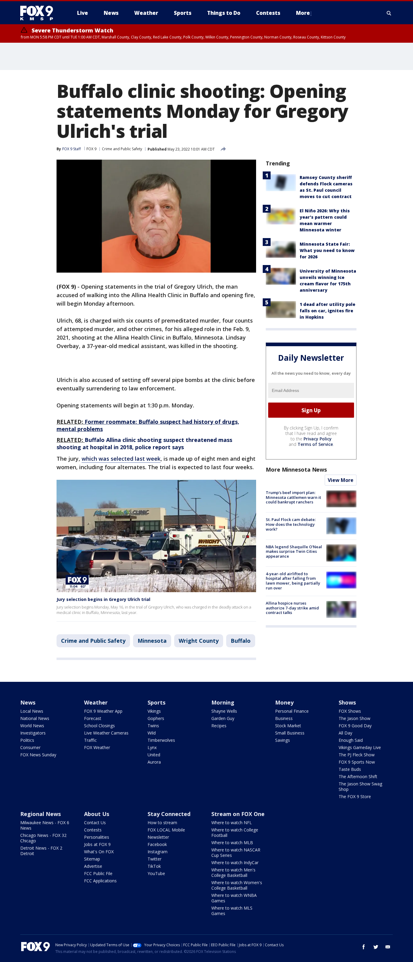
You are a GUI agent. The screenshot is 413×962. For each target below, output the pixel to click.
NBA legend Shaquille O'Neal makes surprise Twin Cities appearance (294, 551)
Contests (93, 830)
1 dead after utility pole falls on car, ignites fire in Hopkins (327, 310)
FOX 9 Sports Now (357, 762)
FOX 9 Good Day (355, 725)
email (388, 947)
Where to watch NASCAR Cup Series (235, 852)
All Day (345, 733)
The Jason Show (354, 718)
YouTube (156, 873)
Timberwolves (161, 740)
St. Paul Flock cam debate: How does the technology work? (291, 524)
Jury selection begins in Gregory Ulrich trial (103, 599)
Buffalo (241, 640)
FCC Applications (100, 881)
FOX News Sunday (38, 755)
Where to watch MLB (232, 842)
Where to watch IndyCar (235, 862)
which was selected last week (121, 458)
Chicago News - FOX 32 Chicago (43, 838)
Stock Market (288, 725)
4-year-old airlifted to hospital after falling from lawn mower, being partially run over (293, 581)
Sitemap (92, 859)
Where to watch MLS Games (231, 910)
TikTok (154, 866)
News (27, 702)
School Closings (99, 725)
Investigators (33, 733)
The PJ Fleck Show (357, 755)
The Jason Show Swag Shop (360, 786)
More (303, 12)
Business (284, 718)
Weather (96, 702)
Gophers (156, 718)
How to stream (162, 822)
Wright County (199, 640)
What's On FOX (99, 851)
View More (340, 480)
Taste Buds (350, 769)
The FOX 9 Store (355, 796)
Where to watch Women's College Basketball (236, 885)
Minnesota (152, 640)
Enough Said (351, 740)
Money (284, 702)
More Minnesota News (296, 469)
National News (34, 718)
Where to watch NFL (231, 822)
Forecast (92, 718)
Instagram (157, 851)
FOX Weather (97, 747)
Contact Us (95, 822)
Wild (152, 733)
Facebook (157, 844)
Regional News (40, 814)
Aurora (154, 762)
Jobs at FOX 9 (97, 844)
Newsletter (158, 837)
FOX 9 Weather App (103, 711)
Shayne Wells (224, 711)
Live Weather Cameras (106, 733)
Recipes (218, 725)
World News (32, 725)
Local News (31, 711)
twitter (376, 947)
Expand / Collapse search (389, 13)
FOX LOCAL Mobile (166, 830)
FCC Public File (98, 873)
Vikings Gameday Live (360, 747)
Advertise (93, 866)
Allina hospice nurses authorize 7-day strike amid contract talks (292, 607)
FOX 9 (91, 148)
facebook (364, 947)
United (154, 755)
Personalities (96, 837)
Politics (27, 740)
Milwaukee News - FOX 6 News (44, 825)
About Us (96, 814)
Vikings (154, 711)
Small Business (289, 733)
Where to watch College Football (234, 832)
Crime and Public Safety (122, 148)
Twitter (154, 859)
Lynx (152, 747)
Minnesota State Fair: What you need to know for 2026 (327, 250)
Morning (222, 702)
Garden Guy (222, 718)
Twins (153, 725)
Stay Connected (169, 814)
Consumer (30, 747)
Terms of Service (315, 444)
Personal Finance (292, 711)
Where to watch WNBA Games (234, 898)
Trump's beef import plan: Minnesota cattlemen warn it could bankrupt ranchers (293, 497)
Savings (282, 740)
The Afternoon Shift (358, 776)
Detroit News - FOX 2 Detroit (41, 850)
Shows (347, 702)
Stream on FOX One (238, 814)
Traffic (90, 740)
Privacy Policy (318, 439)
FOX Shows (350, 711)
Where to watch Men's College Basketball (233, 872)
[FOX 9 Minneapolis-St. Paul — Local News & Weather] (40, 13)
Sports (156, 702)
